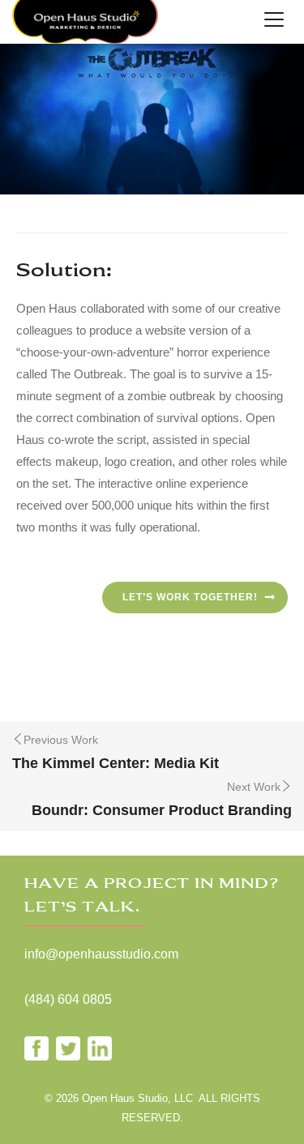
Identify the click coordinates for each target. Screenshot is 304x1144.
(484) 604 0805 (68, 999)
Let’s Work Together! (190, 597)
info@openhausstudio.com (101, 954)
